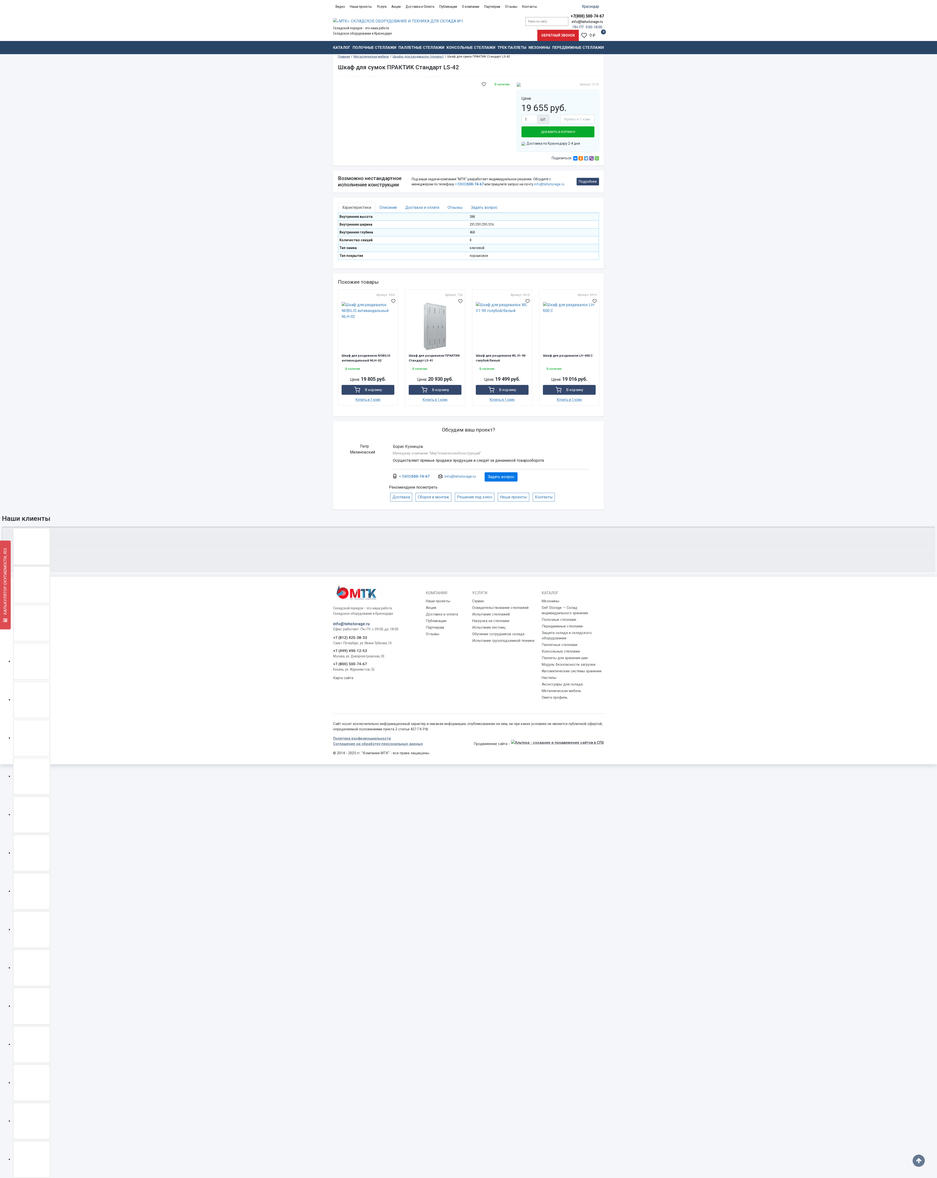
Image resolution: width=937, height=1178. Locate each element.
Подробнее (588, 181)
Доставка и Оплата (420, 6)
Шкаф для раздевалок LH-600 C (568, 355)
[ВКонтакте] (575, 158)
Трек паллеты (511, 47)
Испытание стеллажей (491, 614)
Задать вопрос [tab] (484, 207)
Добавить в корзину (558, 132)
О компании (470, 6)
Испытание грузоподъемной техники (503, 640)
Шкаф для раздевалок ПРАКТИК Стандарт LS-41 (434, 358)
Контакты (529, 6)
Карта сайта (343, 678)
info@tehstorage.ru (587, 22)
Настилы (549, 677)
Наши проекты (361, 6)
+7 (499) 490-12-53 (350, 651)
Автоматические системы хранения (571, 671)
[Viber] (591, 158)
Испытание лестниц (489, 627)
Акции (396, 6)
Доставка (401, 497)
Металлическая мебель (561, 691)
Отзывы (511, 6)
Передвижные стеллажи (578, 47)
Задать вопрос (501, 476)
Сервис (478, 601)
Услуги (382, 6)
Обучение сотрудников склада (498, 634)
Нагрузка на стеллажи (490, 621)
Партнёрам (492, 6)
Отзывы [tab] (455, 207)
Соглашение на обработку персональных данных (378, 744)
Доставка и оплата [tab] (422, 207)
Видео (340, 6)
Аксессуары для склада (562, 684)
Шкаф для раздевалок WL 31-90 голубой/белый (500, 358)
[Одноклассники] (581, 158)
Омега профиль (555, 697)
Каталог (341, 47)
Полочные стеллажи (374, 47)
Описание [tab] (388, 207)
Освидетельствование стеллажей (500, 607)
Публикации (448, 6)
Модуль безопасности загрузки (568, 664)
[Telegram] (586, 158)
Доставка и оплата (442, 614)
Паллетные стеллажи (421, 47)
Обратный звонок (558, 35)
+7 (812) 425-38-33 (350, 637)
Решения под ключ (474, 497)
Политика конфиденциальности (362, 738)
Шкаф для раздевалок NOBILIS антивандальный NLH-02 (366, 358)
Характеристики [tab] (356, 207)
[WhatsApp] (597, 158)
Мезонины (539, 47)
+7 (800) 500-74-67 (350, 664)
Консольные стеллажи (471, 47)
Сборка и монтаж (433, 497)
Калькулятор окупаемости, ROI (5, 582)
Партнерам (435, 627)
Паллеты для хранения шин (565, 658)
